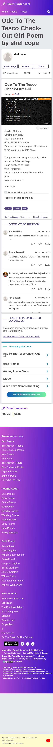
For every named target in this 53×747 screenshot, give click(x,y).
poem (8, 208)
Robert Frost (7, 546)
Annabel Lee (8, 620)
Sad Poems (7, 506)
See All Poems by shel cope (26, 394)
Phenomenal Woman (12, 598)
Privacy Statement (12, 653)
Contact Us (28, 653)
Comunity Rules (23, 659)
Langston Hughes (10, 563)
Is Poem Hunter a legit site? (22, 656)
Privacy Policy (39, 659)
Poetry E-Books (9, 532)
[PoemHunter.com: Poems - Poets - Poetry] (15, 4)
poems (17, 208)
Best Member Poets (11, 463)
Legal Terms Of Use (13, 661)
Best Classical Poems (12, 450)
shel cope (20, 54)
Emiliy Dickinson (10, 567)
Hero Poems (8, 528)
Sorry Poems (8, 524)
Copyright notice (20, 650)
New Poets (7, 458)
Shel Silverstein (9, 572)
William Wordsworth (11, 585)
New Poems (7, 454)
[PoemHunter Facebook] (22, 644)
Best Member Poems (12, 445)
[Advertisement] (26, 719)
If (2, 629)
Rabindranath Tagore (12, 580)
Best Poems (7, 441)
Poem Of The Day (10, 480)
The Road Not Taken (12, 607)
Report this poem (40, 217)
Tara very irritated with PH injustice (28, 273)
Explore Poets (8, 476)
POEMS (5, 414)
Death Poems (8, 502)
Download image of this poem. (17, 217)
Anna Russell (16, 252)
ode (24, 208)
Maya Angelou (8, 550)
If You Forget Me (10, 611)
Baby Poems (8, 498)
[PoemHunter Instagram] (33, 644)
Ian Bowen (15, 297)
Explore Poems (9, 471)
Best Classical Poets (12, 467)
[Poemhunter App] (11, 643)
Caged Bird (7, 624)
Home (4, 11)
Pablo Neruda (8, 559)
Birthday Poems (9, 511)
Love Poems (8, 494)
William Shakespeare (12, 555)
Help (37, 653)
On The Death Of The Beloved (17, 637)
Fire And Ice (7, 633)
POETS (17, 414)
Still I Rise (6, 603)
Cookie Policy (36, 650)
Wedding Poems (10, 515)
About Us (6, 650)
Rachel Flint (15, 231)
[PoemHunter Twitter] (27, 644)
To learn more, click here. (12, 743)
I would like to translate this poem (21, 336)
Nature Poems (8, 519)
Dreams (5, 616)
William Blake (8, 576)
